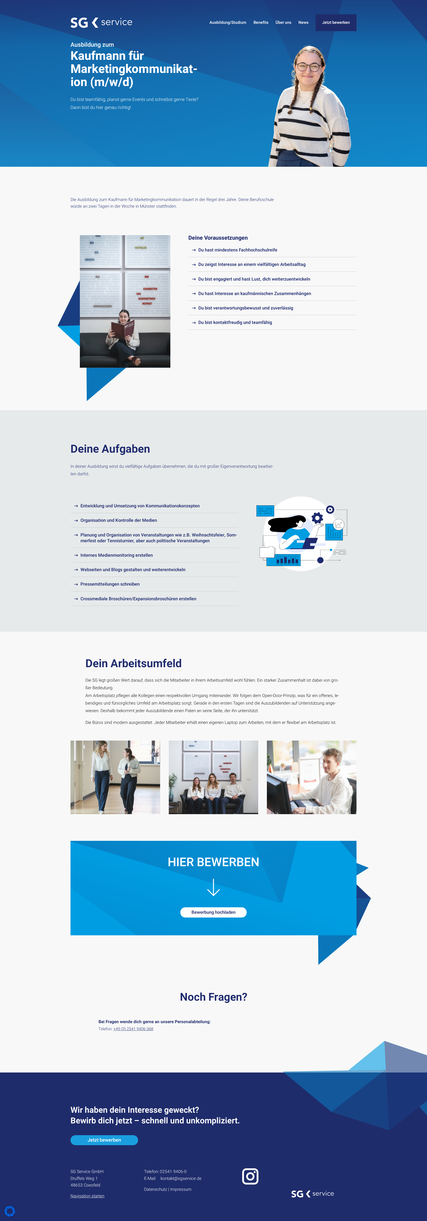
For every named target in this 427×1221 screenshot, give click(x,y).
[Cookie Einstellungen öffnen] (9, 1215)
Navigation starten (87, 1196)
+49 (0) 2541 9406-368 (133, 1029)
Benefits (261, 23)
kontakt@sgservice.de (181, 1178)
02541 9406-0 (173, 1172)
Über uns (283, 23)
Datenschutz (155, 1189)
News (303, 23)
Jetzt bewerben (336, 23)
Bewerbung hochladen (213, 912)
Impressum (180, 1189)
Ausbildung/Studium (227, 23)
